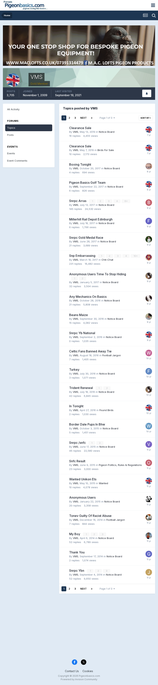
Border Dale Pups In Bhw (87, 424)
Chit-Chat (107, 259)
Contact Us (72, 671)
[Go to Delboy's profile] (148, 166)
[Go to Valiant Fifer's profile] (148, 444)
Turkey (74, 369)
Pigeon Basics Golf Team (87, 182)
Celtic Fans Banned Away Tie (90, 351)
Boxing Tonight (80, 164)
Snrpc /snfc (78, 443)
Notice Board (106, 131)
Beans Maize (78, 315)
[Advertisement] (79, 627)
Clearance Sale (80, 128)
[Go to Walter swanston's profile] (148, 276)
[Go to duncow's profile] (148, 535)
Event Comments (17, 160)
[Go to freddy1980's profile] (148, 221)
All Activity (13, 109)
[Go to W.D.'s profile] (148, 426)
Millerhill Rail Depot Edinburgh (91, 219)
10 (135, 255)
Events (11, 153)
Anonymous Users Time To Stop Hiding (97, 274)
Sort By (145, 118)
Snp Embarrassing (82, 256)
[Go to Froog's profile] (148, 371)
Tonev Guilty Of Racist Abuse (90, 516)
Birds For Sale (105, 150)
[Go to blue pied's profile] (148, 202)
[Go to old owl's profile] (148, 463)
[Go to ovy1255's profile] (148, 298)
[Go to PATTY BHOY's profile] (148, 517)
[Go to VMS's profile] (148, 129)
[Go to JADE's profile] (148, 572)
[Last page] (91, 117)
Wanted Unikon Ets (82, 479)
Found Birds (106, 410)
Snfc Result (77, 461)
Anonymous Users (82, 497)
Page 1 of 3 (106, 117)
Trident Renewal (81, 388)
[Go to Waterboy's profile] (148, 353)
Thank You (77, 552)
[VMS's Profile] (146, 93)
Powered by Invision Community (79, 679)
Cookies (87, 671)
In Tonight (76, 406)
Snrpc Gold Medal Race (86, 237)
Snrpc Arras (78, 201)
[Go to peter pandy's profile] (148, 316)
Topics (11, 127)
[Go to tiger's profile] (148, 257)
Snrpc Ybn (77, 570)
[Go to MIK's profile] (148, 499)
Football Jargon (111, 355)
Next (83, 117)
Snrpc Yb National (82, 333)
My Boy (75, 534)
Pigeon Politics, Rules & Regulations (120, 464)
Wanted (103, 483)
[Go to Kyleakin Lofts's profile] (148, 239)
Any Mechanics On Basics (88, 297)
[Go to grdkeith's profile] (148, 554)
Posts (10, 134)
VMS (75, 131)
